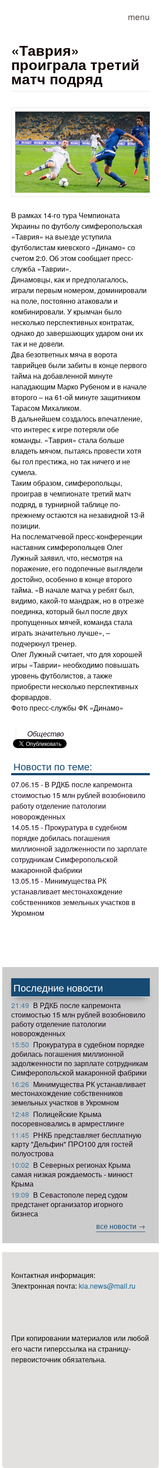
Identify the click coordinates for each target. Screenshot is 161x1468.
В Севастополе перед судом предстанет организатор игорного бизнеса (69, 1204)
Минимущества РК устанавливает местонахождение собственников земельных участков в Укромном (78, 1093)
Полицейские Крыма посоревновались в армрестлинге (67, 1119)
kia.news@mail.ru (107, 1286)
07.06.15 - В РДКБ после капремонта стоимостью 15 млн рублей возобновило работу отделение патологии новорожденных (78, 800)
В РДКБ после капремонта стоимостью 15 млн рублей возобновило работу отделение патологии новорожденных (78, 1019)
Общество (45, 733)
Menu (139, 16)
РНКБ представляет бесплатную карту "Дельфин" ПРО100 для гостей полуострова (76, 1144)
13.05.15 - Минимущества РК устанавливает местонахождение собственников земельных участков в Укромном (73, 897)
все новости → (120, 1226)
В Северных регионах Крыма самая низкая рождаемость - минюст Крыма (72, 1174)
